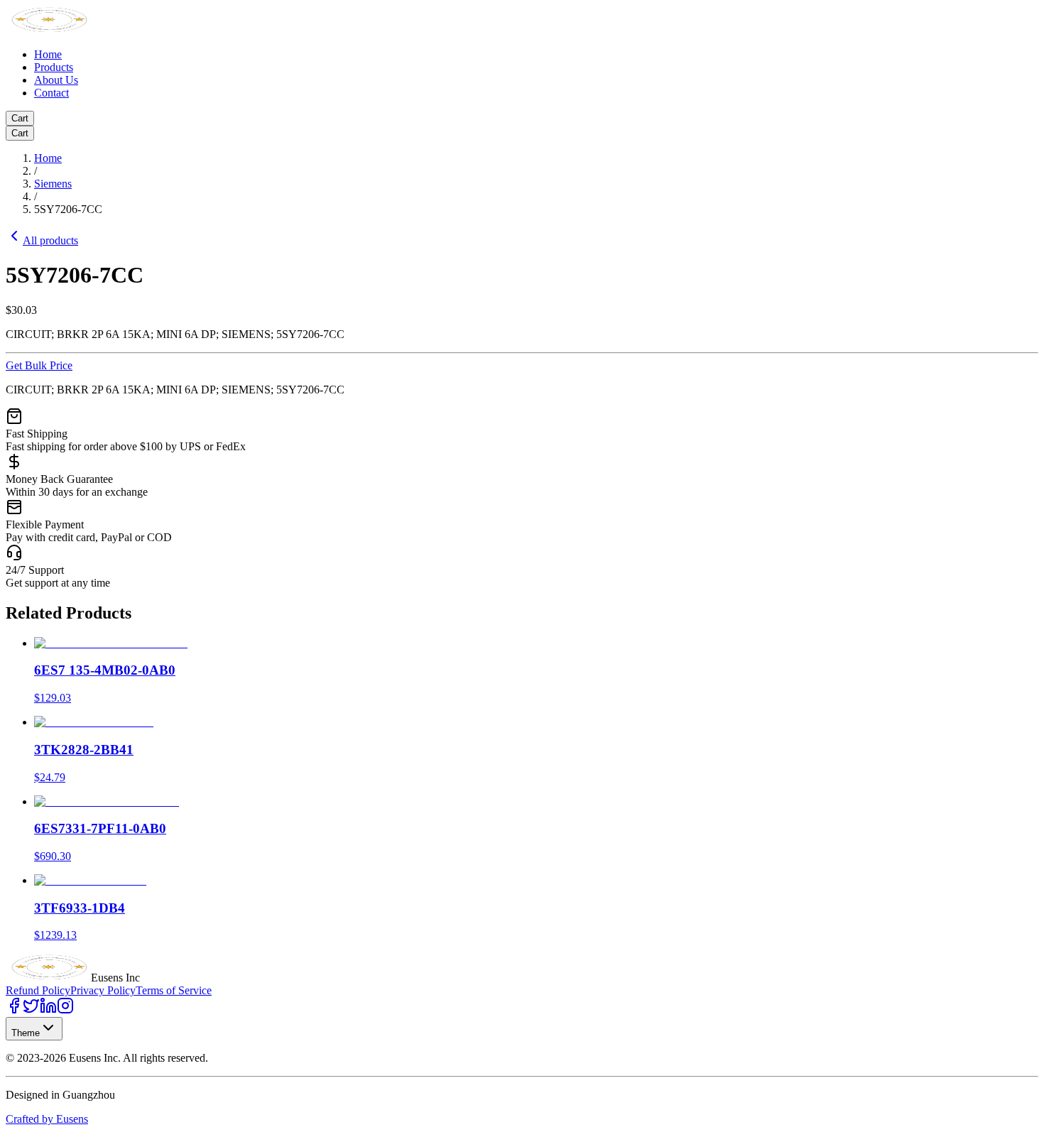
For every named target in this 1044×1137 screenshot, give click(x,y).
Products (53, 67)
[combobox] (34, 1028)
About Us (56, 80)
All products (50, 240)
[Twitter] (31, 1010)
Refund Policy (38, 990)
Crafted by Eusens (47, 1119)
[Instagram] (65, 1010)
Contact (51, 93)
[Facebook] (14, 1010)
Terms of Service (174, 990)
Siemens (53, 184)
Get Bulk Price (39, 365)
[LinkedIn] (48, 1010)
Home (48, 54)
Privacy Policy (103, 990)
